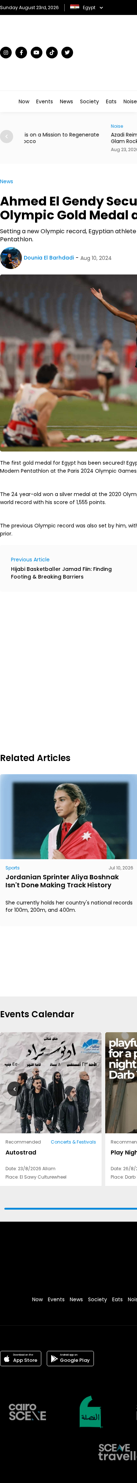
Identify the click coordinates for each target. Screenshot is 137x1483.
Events (44, 101)
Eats (111, 101)
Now (24, 101)
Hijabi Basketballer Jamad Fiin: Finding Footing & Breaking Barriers (61, 572)
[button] (14, 1088)
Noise (130, 101)
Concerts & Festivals (73, 1142)
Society (89, 101)
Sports (12, 868)
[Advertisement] (68, 671)
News (66, 101)
